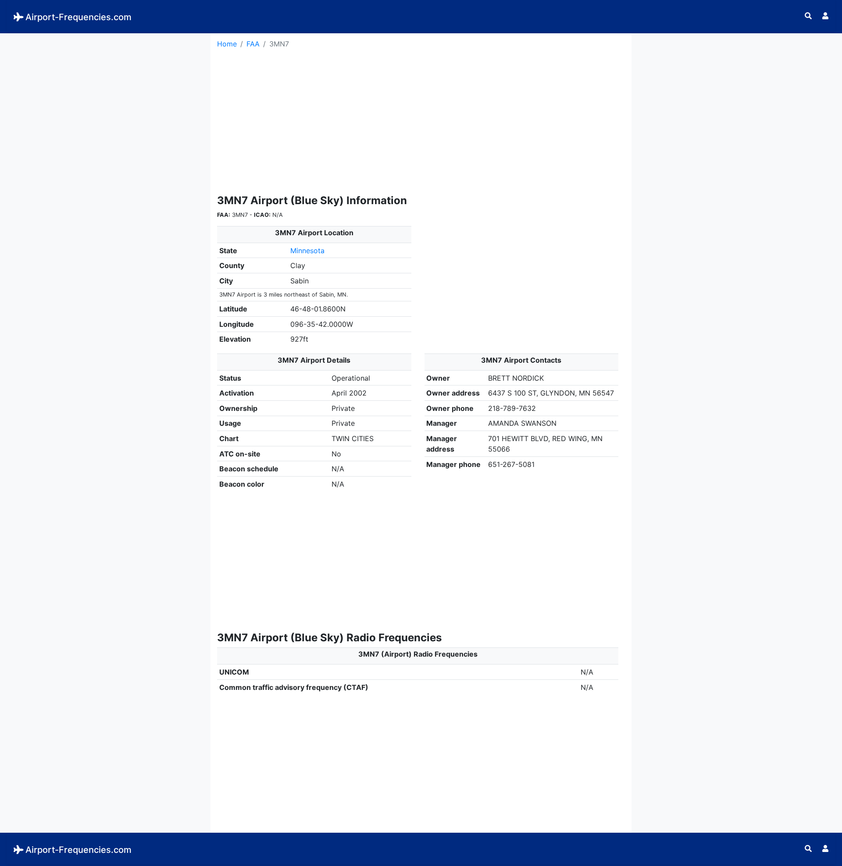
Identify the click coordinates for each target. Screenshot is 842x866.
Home (227, 43)
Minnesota (307, 250)
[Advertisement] (105, 94)
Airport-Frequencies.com (78, 17)
